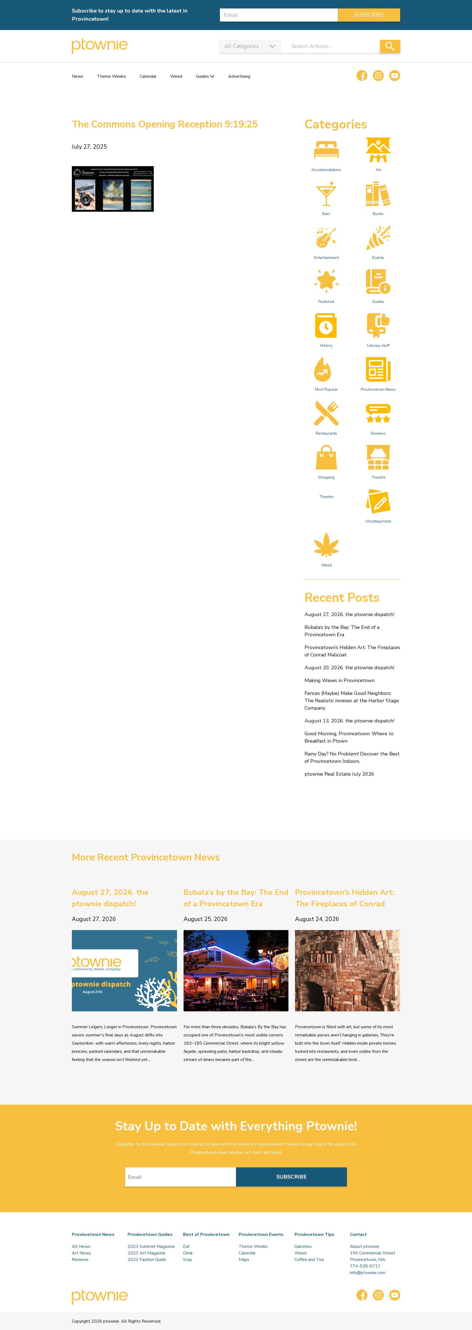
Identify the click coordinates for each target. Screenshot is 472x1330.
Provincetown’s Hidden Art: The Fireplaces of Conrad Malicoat (352, 651)
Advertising (239, 76)
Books (378, 213)
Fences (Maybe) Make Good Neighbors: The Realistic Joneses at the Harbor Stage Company (352, 700)
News (77, 76)
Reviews (378, 433)
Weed (176, 76)
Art (378, 169)
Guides (378, 301)
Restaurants (326, 433)
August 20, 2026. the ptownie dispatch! (349, 667)
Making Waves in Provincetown (339, 680)
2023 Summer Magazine (151, 1247)
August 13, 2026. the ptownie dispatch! (349, 721)
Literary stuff (378, 345)
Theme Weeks (111, 76)
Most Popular (326, 389)
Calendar (148, 76)
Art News (81, 1253)
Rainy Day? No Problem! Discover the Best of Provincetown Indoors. (352, 757)
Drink (188, 1253)
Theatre (378, 477)
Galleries (303, 1247)
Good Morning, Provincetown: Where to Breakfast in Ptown (349, 737)
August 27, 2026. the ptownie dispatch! (349, 614)
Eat (186, 1247)
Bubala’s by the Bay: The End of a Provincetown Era (342, 631)
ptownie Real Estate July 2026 (339, 774)
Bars (326, 213)
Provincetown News (378, 389)
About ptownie (364, 1247)
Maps (244, 1260)
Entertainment (326, 257)
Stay (187, 1260)
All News (81, 1247)
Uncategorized (378, 521)
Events (378, 257)
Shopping (326, 477)
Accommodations (326, 169)
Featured (326, 301)
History (326, 345)
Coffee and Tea (309, 1260)
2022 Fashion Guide (147, 1260)
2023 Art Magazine (147, 1253)
